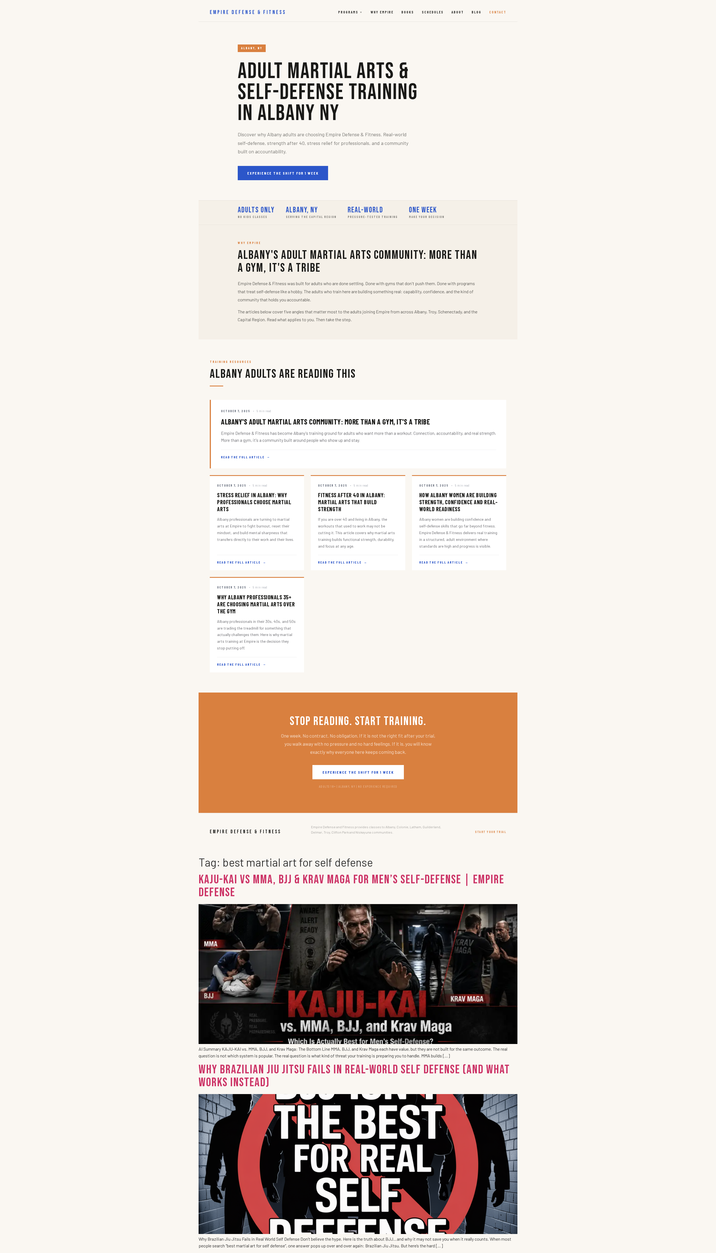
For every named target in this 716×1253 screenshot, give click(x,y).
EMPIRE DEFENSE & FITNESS (248, 12)
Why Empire (382, 12)
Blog (476, 12)
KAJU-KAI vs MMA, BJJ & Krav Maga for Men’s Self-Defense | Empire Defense (351, 886)
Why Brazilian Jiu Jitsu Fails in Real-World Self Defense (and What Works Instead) (354, 1076)
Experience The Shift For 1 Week (283, 173)
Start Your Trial (490, 832)
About (457, 12)
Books (407, 12)
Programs (350, 12)
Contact (497, 12)
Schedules (433, 12)
